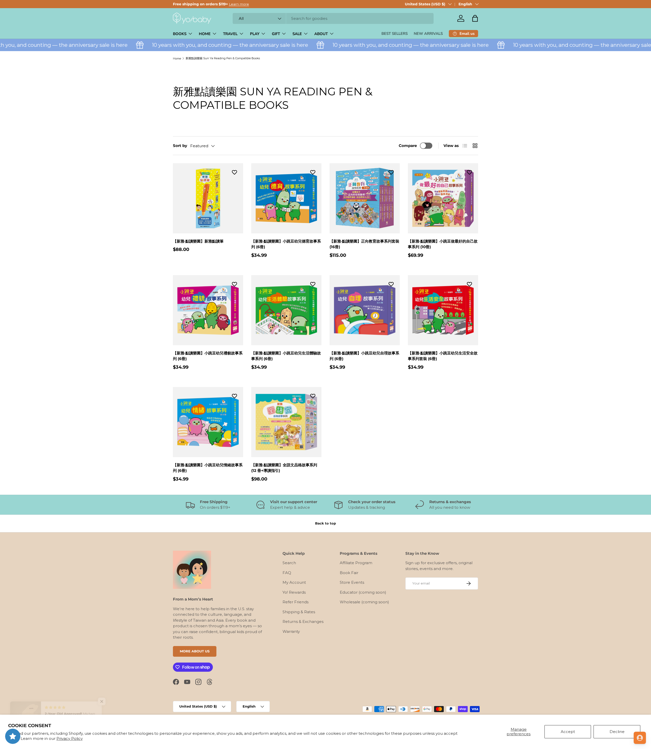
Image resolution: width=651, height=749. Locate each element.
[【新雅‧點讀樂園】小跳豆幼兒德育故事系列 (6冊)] (286, 198)
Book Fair (349, 572)
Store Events (352, 582)
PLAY (254, 33)
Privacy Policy (69, 738)
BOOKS (179, 33)
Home (177, 58)
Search (289, 562)
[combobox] (333, 18)
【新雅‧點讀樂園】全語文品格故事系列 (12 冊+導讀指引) (284, 467)
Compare (408, 145)
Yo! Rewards (294, 592)
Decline (617, 731)
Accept (568, 731)
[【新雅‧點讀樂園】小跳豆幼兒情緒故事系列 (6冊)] (208, 422)
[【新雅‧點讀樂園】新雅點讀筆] (208, 198)
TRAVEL (230, 33)
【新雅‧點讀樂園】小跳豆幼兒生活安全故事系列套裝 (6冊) (443, 356)
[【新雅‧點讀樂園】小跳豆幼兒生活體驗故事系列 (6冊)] (286, 310)
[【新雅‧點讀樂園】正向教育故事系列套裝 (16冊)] (365, 198)
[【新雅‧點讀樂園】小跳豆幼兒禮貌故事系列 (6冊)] (208, 310)
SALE (297, 33)
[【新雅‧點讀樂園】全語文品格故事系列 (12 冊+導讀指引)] (286, 422)
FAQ (287, 572)
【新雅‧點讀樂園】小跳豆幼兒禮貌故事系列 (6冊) (208, 356)
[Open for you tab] (640, 738)
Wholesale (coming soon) (364, 602)
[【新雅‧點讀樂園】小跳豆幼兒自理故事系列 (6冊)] (365, 310)
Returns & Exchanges (303, 621)
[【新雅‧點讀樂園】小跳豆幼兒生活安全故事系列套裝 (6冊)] (443, 310)
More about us (195, 651)
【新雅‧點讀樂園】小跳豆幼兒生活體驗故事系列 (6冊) (286, 356)
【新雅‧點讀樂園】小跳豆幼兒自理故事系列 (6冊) (364, 356)
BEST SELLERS (394, 33)
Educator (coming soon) (363, 592)
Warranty (291, 631)
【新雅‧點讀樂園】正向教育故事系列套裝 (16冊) (364, 244)
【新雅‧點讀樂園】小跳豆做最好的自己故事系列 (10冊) (443, 244)
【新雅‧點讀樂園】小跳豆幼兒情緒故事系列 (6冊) (208, 467)
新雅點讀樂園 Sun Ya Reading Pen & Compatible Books (223, 58)
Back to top (325, 523)
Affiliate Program (356, 562)
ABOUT (321, 33)
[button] (475, 18)
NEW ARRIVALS (428, 33)
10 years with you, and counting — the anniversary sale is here (213, 45)
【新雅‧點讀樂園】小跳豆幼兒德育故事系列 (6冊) (286, 244)
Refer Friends (295, 602)
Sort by (180, 145)
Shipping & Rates (299, 611)
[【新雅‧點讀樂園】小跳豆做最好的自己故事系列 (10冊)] (443, 198)
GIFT (276, 33)
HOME (205, 33)
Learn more (239, 4)
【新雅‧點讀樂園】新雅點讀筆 (198, 241)
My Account (294, 582)
